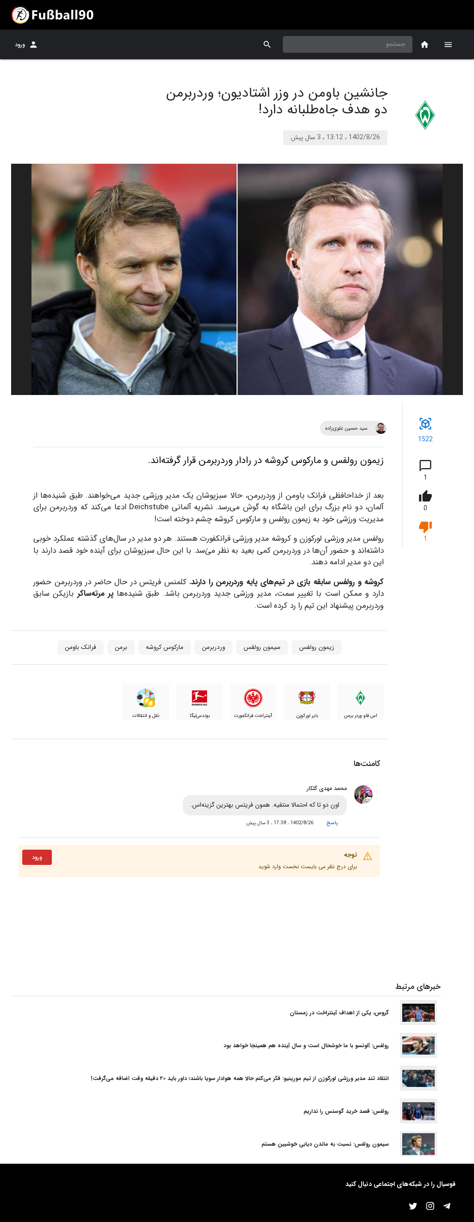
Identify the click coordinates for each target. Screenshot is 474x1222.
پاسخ (332, 823)
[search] (267, 44)
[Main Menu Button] (448, 44)
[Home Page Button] (424, 44)
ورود (20, 44)
